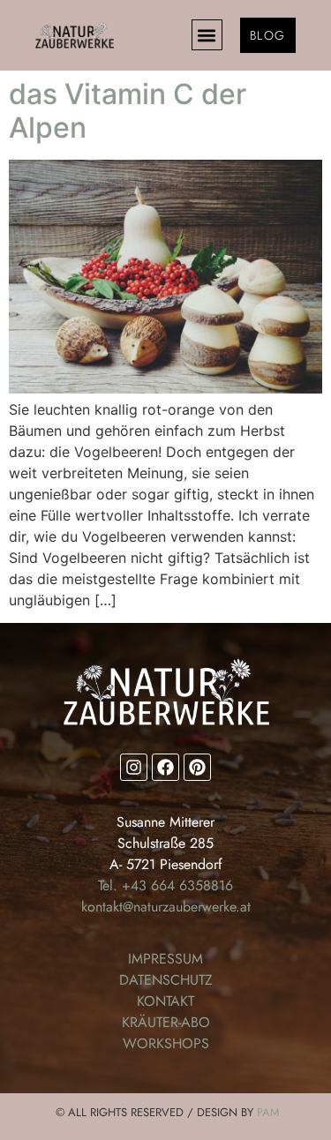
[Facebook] (165, 767)
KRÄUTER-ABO (166, 1022)
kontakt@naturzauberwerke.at (166, 906)
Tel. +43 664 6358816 (165, 885)
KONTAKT (165, 1001)
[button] (207, 34)
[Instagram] (133, 767)
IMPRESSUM (165, 959)
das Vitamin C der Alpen (127, 111)
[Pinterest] (197, 767)
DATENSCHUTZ (166, 980)
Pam (268, 1112)
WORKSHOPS (166, 1043)
